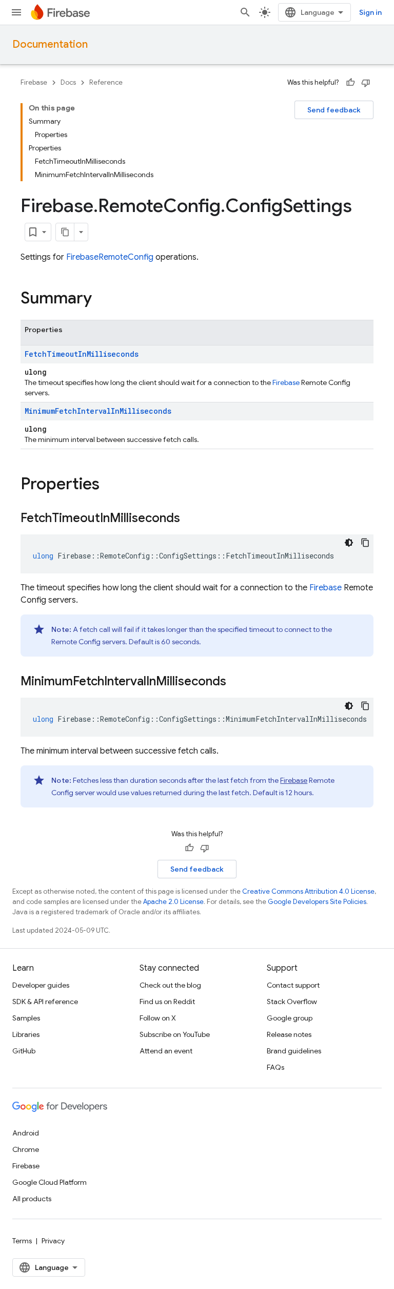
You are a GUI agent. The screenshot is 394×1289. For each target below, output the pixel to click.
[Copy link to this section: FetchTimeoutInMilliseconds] (190, 519)
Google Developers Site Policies (317, 901)
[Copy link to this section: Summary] (102, 299)
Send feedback (334, 109)
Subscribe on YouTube (175, 1034)
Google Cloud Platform (49, 1182)
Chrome (25, 1149)
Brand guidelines (294, 1050)
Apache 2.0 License (173, 901)
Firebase (34, 82)
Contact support (293, 985)
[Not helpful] (365, 82)
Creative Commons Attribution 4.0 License (308, 891)
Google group (289, 1018)
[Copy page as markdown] (65, 232)
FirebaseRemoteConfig (109, 257)
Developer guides (40, 985)
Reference (106, 82)
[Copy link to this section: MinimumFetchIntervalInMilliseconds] (236, 682)
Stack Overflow (292, 1001)
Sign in (370, 12)
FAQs (275, 1067)
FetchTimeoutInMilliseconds (82, 354)
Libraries (26, 1034)
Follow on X (158, 1018)
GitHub (23, 1050)
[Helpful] (350, 82)
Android (25, 1133)
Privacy (53, 1241)
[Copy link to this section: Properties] (110, 485)
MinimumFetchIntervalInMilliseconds (98, 411)
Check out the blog (170, 985)
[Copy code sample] (365, 542)
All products (31, 1198)
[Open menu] (16, 12)
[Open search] (245, 12)
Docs (68, 82)
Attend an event (166, 1050)
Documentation (50, 44)
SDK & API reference (45, 1001)
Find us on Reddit (167, 1001)
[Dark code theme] (349, 542)
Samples (26, 1018)
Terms (22, 1241)
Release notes (289, 1034)
